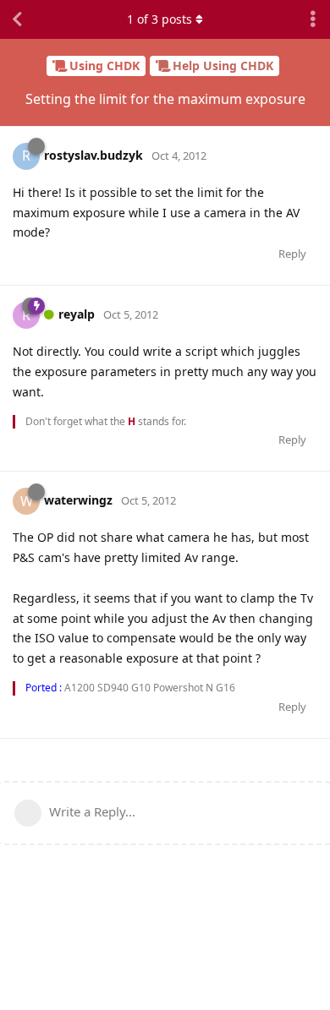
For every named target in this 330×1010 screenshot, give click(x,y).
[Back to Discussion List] (17, 19)
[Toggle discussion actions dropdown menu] (313, 19)
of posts (159, 19)
